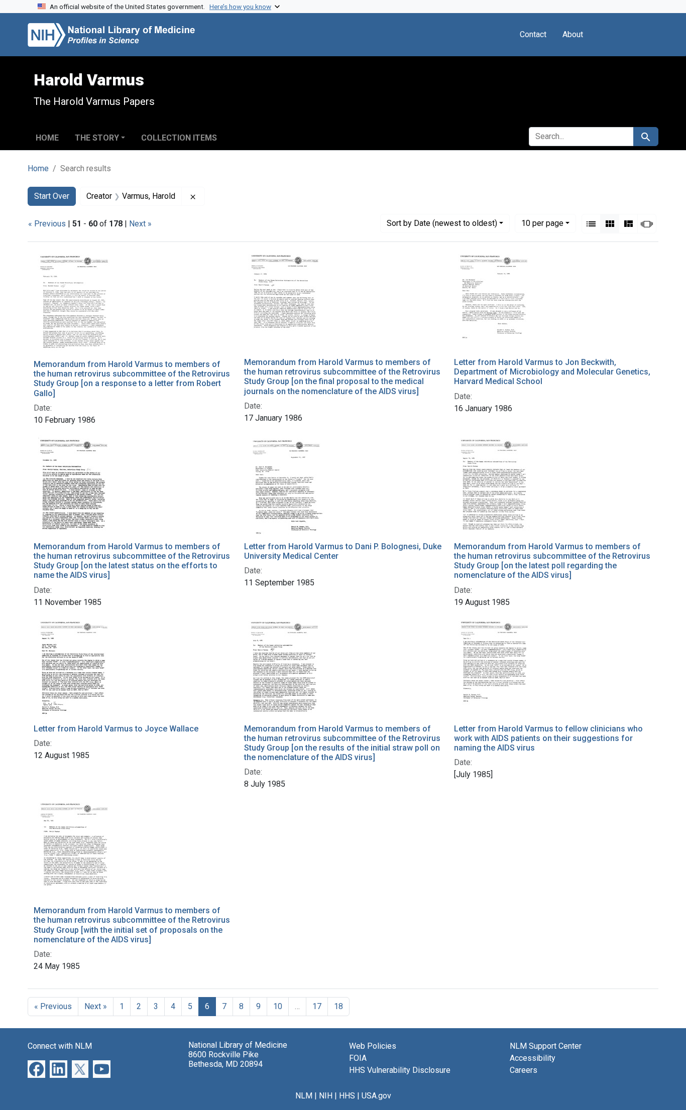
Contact (533, 34)
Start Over (51, 196)
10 (542, 223)
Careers (523, 1070)
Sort (442, 223)
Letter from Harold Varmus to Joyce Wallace (116, 728)
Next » (140, 223)
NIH (325, 1095)
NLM (303, 1095)
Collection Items (179, 138)
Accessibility (532, 1058)
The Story (97, 138)
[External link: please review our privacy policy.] (36, 1068)
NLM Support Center (546, 1046)
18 (338, 1006)
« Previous (47, 223)
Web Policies (372, 1046)
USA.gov (376, 1095)
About (572, 34)
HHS (347, 1095)
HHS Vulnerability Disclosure (399, 1070)
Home (47, 138)
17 (316, 1006)
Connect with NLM (60, 1046)
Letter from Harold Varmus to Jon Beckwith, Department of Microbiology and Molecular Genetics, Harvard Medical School (552, 371)
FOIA (358, 1058)
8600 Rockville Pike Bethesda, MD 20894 (225, 1059)
